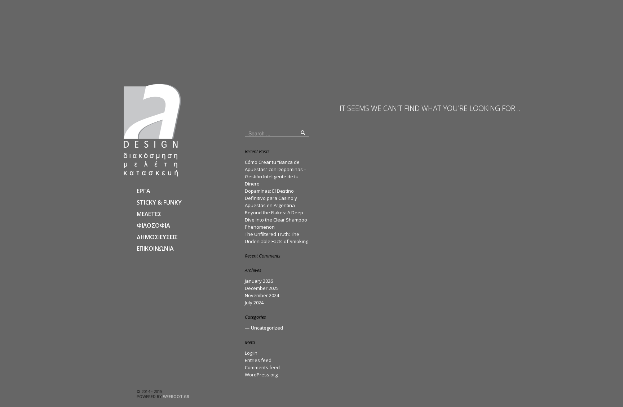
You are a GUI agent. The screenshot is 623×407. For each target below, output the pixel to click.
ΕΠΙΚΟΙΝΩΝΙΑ (155, 248)
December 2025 (262, 288)
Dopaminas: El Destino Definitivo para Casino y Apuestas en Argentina (271, 198)
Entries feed (258, 360)
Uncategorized (267, 328)
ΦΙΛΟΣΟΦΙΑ (153, 225)
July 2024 (254, 302)
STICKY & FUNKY (159, 202)
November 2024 (262, 295)
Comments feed (262, 367)
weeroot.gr (176, 396)
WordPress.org (261, 374)
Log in (251, 353)
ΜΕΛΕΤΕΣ (149, 214)
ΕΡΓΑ (143, 190)
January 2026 (259, 281)
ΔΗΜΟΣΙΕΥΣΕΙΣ (157, 237)
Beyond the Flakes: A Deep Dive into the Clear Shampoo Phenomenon (276, 219)
